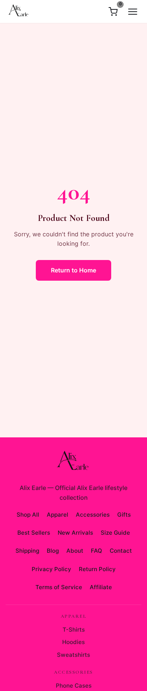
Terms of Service (58, 587)
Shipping (27, 550)
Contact (121, 550)
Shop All (28, 514)
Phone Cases (74, 685)
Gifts (124, 514)
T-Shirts (74, 629)
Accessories (93, 514)
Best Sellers (33, 532)
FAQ (96, 550)
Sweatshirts (73, 654)
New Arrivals (75, 532)
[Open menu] (132, 11)
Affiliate (101, 587)
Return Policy (97, 569)
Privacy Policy (51, 569)
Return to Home (73, 270)
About (74, 550)
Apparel (57, 514)
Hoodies (73, 642)
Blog (53, 550)
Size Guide (115, 532)
